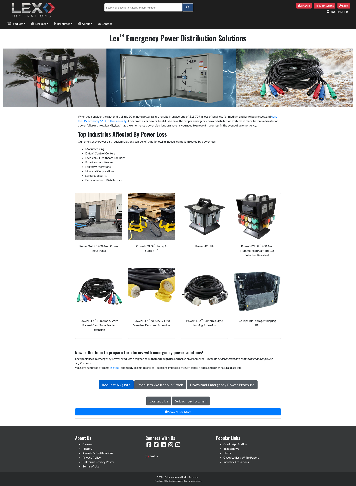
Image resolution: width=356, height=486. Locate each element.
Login (345, 5)
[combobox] (143, 7)
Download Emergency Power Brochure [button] (222, 384)
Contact (106, 23)
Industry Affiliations (236, 462)
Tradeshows (231, 448)
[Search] (187, 7)
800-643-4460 (340, 11)
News (227, 453)
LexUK (154, 456)
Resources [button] (63, 23)
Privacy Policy (92, 457)
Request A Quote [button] (116, 384)
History (87, 448)
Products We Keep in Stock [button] (160, 384)
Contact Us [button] (158, 401)
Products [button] (17, 23)
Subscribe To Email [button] (191, 401)
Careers (88, 444)
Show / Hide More (179, 412)
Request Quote (324, 5)
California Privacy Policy (98, 462)
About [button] (85, 23)
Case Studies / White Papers (241, 457)
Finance (305, 5)
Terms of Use (91, 466)
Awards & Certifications (98, 453)
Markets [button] (40, 23)
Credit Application (235, 444)
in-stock (115, 367)
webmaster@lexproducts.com (187, 481)
